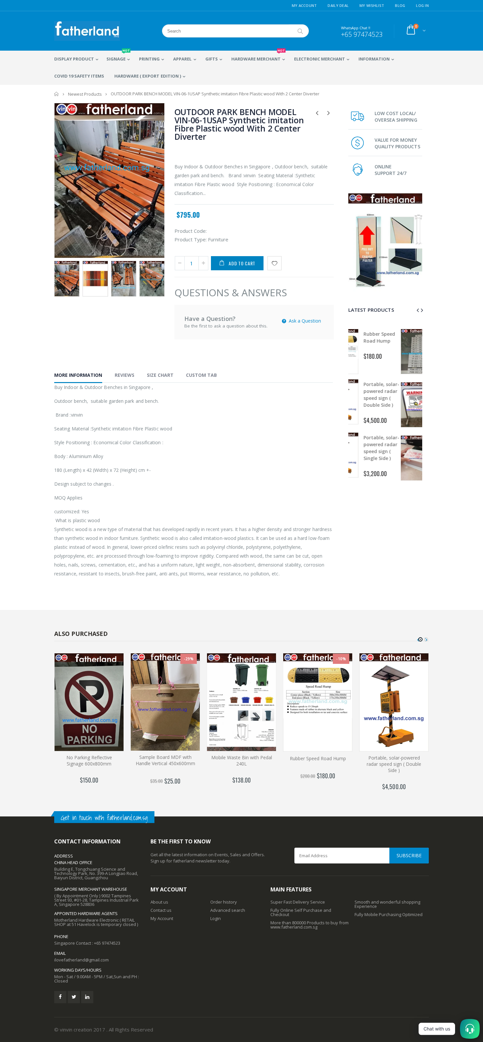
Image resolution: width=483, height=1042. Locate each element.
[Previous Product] (317, 112)
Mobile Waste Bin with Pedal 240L (241, 760)
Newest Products (85, 94)
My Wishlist (371, 5)
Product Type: (190, 239)
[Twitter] (74, 997)
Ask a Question (304, 321)
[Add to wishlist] (274, 263)
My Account (304, 5)
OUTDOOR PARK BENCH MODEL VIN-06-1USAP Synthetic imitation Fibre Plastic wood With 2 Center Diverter (239, 124)
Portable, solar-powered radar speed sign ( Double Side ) (394, 764)
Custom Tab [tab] (201, 375)
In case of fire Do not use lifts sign (403, 447)
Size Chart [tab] (160, 375)
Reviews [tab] (124, 375)
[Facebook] (60, 997)
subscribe (409, 855)
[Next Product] (329, 112)
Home (56, 94)
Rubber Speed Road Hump (318, 758)
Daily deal (338, 5)
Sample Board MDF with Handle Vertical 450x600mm (165, 760)
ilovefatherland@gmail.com (81, 960)
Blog (400, 5)
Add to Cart (242, 263)
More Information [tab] (78, 375)
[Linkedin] (87, 997)
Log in (422, 5)
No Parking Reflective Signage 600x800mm (89, 760)
